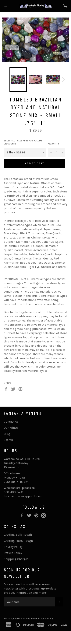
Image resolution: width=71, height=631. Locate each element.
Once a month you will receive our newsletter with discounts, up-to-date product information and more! (30, 588)
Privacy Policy (13, 547)
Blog (7, 434)
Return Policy (13, 553)
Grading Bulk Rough (18, 534)
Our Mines (11, 427)
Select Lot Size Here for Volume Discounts (23, 142)
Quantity (53, 143)
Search (8, 440)
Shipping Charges (16, 559)
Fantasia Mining (21, 618)
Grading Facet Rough (18, 540)
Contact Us (11, 421)
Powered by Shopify (42, 618)
